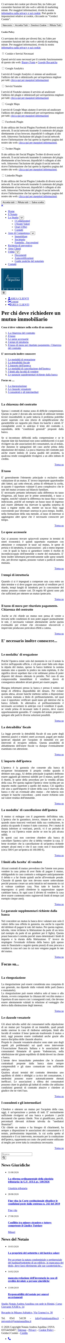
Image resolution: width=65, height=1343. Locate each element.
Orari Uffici (21, 226)
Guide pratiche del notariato (29, 261)
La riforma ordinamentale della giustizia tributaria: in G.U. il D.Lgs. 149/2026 (30, 1180)
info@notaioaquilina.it (47, 1318)
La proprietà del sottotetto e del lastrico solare (34, 1253)
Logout (14, 301)
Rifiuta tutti (23, 202)
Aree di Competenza (19, 233)
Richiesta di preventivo (20, 245)
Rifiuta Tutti (55, 25)
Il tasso (11, 336)
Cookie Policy (46, 1330)
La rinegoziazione (17, 386)
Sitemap (22, 1330)
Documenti (20, 255)
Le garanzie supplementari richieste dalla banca (33, 374)
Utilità (11, 251)
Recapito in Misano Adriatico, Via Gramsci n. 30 (27, 1312)
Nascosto (7, 25)
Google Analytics (14, 68)
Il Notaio (12, 214)
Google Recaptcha (47, 62)
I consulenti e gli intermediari (23, 392)
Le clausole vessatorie (19, 389)
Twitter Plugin (12, 148)
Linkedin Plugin (13, 175)
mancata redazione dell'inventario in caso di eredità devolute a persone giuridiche (32, 1279)
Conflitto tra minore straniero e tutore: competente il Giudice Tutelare (30, 1224)
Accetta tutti (8, 202)
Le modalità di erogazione (21, 359)
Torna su (59, 464)
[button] (3, 292)
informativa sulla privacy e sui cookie (20, 13)
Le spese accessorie (18, 339)
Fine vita (12, 1210)
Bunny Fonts (28, 62)
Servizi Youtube (13, 86)
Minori (11, 1232)
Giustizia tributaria (17, 1188)
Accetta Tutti (21, 25)
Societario (20, 239)
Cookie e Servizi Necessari (19, 53)
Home (11, 211)
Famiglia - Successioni (26, 242)
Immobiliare (21, 236)
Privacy (32, 1330)
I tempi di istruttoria (18, 342)
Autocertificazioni (24, 258)
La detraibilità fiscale (19, 362)
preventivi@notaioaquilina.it (16, 1321)
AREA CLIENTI (19, 298)
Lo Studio (13, 217)
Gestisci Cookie (38, 25)
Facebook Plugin (14, 121)
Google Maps (12, 104)
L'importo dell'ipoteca (19, 365)
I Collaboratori (22, 220)
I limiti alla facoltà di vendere (23, 371)
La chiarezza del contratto (21, 333)
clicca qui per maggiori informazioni (30, 80)
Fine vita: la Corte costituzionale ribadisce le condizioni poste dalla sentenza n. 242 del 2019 (34, 1202)
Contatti (19, 229)
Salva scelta (38, 202)
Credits (24, 1333)
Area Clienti (14, 248)
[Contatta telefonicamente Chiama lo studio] (9, 1338)
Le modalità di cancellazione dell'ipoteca (29, 368)
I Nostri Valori (22, 223)
